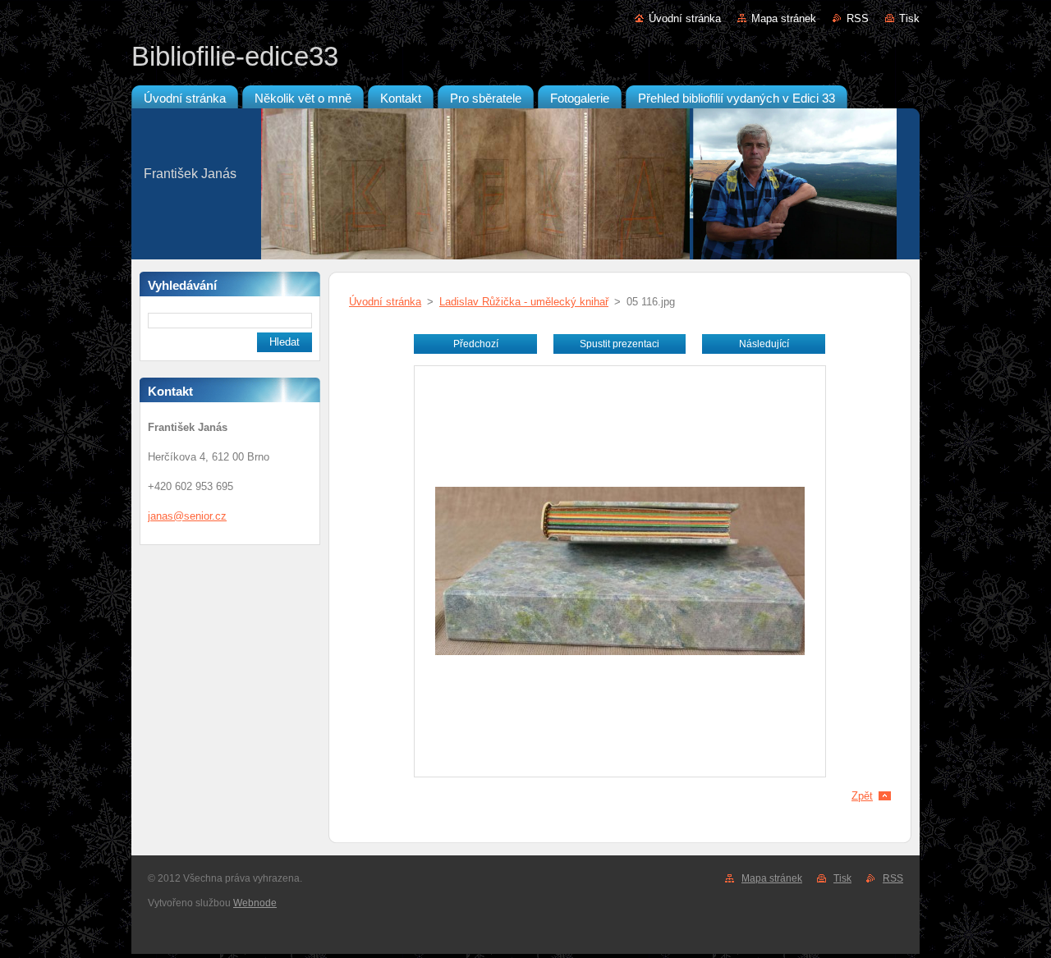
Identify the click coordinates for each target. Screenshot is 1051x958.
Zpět (862, 796)
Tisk (909, 18)
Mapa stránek (783, 18)
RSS (858, 18)
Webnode (255, 903)
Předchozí (475, 344)
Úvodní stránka (685, 18)
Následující (764, 344)
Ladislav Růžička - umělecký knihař (523, 302)
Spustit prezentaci (619, 344)
